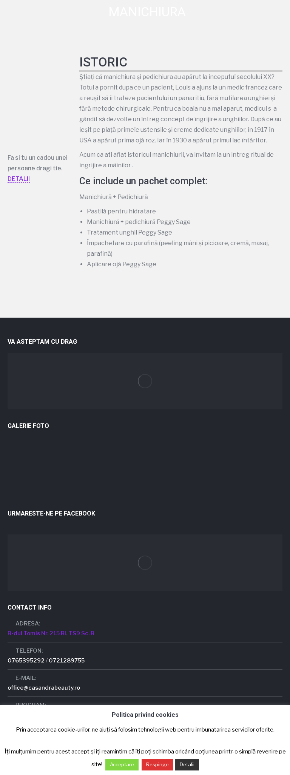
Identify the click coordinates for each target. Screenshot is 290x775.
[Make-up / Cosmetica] (80, 453)
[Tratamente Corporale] (225, 453)
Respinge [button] (157, 764)
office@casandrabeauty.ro (44, 687)
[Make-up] (51, 453)
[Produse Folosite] (167, 482)
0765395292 (26, 660)
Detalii (187, 764)
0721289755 (67, 660)
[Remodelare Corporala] (254, 453)
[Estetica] (22, 482)
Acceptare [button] (122, 764)
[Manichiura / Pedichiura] (22, 453)
